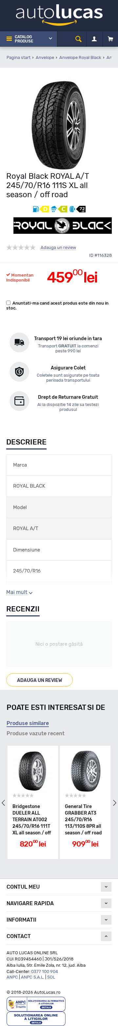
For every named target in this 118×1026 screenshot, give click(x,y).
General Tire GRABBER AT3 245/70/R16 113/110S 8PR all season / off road (83, 820)
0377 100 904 (44, 971)
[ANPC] (36, 1003)
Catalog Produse (24, 39)
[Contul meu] (94, 39)
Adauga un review (58, 247)
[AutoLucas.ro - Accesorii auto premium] (59, 14)
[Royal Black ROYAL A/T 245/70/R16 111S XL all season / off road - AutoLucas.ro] (59, 124)
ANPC (12, 977)
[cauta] (78, 39)
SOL (51, 977)
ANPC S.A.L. (32, 977)
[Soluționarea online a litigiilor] (36, 1018)
